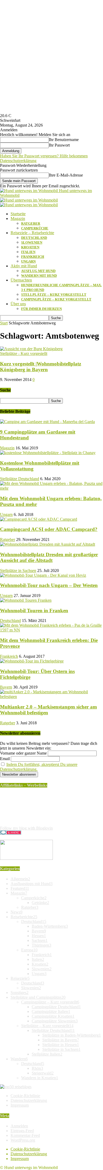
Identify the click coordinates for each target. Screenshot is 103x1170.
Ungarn (28, 261)
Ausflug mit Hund (38, 271)
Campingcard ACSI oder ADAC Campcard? (48, 529)
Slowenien (31, 242)
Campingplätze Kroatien (53, 1016)
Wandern (19, 1059)
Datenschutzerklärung (18, 160)
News (16, 912)
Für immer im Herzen (41, 309)
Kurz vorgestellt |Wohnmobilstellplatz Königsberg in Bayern (40, 366)
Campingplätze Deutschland (56, 1007)
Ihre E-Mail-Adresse (66, 175)
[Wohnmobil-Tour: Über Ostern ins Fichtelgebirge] (32, 661)
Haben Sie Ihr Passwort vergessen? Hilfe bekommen (44, 156)
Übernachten (21, 280)
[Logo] (29, 200)
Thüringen (41, 945)
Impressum (20, 1105)
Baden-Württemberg (50, 926)
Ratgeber (30, 223)
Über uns (18, 304)
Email (5, 758)
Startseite (18, 214)
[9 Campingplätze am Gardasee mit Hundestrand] (47, 421)
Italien (28, 252)
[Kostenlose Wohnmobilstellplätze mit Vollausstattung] (48, 452)
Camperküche (34, 228)
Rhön (37, 1068)
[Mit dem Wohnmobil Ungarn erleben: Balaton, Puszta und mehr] (51, 488)
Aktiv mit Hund (24, 266)
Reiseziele (20, 978)
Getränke (40, 902)
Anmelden (19, 1126)
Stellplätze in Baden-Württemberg (71, 1035)
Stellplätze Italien (47, 1054)
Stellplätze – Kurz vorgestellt (53, 295)
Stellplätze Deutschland (19, 478)
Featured (20, 888)
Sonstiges (20, 992)
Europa (29, 950)
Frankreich (32, 257)
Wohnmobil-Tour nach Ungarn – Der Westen (49, 585)
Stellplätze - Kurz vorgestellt (23, 353)
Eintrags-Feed (22, 1130)
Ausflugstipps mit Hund (32, 883)
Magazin (18, 218)
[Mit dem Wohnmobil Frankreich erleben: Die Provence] (51, 630)
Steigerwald (43, 1073)
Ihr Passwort (59, 145)
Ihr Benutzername (64, 139)
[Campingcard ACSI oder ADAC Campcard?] (38, 519)
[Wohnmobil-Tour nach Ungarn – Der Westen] (43, 575)
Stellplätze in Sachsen (18, 570)
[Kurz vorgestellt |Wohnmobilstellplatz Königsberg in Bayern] (31, 349)
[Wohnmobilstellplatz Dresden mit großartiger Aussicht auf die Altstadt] (47, 544)
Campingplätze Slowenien (55, 1021)
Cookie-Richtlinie (25, 1095)
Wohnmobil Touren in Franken (34, 610)
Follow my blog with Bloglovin (26, 828)
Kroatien (30, 247)
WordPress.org (23, 1140)
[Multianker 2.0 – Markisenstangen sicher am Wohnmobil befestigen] (51, 696)
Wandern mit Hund (39, 276)
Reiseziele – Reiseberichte (32, 232)
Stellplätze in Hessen (60, 1044)
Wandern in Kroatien (39, 1078)
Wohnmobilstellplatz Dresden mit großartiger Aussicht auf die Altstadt (49, 557)
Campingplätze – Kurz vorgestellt (56, 299)
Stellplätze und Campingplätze (38, 997)
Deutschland (34, 238)
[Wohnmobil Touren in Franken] (26, 600)
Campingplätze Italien (51, 1011)
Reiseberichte (24, 917)
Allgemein (20, 879)
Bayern (6, 687)
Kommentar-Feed (25, 1135)
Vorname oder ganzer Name (23, 753)
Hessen (39, 935)
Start (4, 323)
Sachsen (40, 940)
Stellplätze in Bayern (60, 1040)
